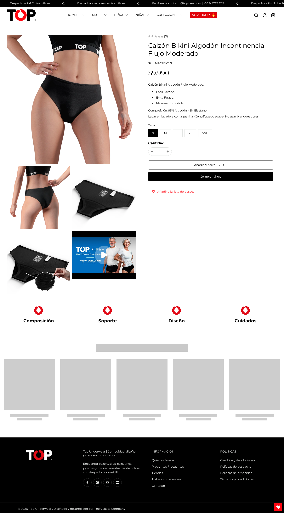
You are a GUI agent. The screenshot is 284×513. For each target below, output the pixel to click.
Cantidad (156, 143)
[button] (210, 164)
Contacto (158, 485)
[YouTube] (107, 482)
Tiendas (157, 473)
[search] (256, 15)
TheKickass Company (109, 508)
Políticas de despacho (235, 466)
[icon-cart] (273, 15)
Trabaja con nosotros (166, 479)
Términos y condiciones (237, 479)
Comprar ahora (211, 176)
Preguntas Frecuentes (168, 466)
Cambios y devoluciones (237, 460)
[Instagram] (97, 482)
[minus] (152, 151)
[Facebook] (87, 482)
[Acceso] (264, 15)
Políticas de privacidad (236, 473)
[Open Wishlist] (278, 507)
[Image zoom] (71, 99)
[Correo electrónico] (117, 482)
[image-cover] (104, 255)
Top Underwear (40, 508)
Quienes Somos (163, 460)
